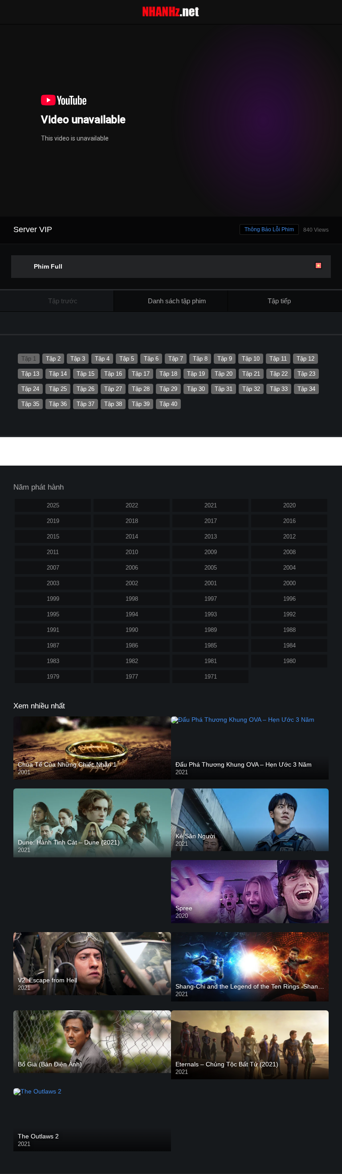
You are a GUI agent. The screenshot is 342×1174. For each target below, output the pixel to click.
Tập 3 (77, 358)
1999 (53, 598)
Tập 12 (305, 358)
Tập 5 (126, 358)
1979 (53, 676)
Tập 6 (151, 358)
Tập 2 (53, 358)
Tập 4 (102, 358)
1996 (289, 598)
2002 (132, 583)
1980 (289, 661)
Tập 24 (30, 389)
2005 (210, 567)
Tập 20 (223, 373)
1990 (132, 630)
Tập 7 (175, 358)
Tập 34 (306, 389)
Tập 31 (223, 389)
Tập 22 (279, 373)
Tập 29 (168, 389)
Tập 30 (196, 389)
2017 (210, 521)
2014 (132, 536)
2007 (53, 567)
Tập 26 (85, 389)
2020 (289, 505)
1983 (53, 661)
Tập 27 (113, 389)
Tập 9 (224, 358)
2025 (53, 505)
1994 (132, 614)
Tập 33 (279, 389)
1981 (210, 661)
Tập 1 (28, 358)
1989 (210, 630)
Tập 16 (113, 373)
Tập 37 (85, 404)
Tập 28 (141, 389)
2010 (132, 552)
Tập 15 (85, 373)
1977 (132, 676)
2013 (210, 536)
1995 (53, 614)
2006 (132, 567)
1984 (289, 645)
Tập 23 (306, 373)
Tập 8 (200, 358)
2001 (210, 583)
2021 (210, 505)
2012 (289, 536)
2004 (289, 567)
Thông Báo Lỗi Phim (269, 229)
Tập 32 (251, 389)
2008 (289, 552)
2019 (53, 521)
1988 (289, 630)
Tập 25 (58, 389)
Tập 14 (58, 373)
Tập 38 (113, 404)
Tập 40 (168, 404)
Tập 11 (278, 358)
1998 (132, 598)
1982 (132, 661)
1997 (210, 598)
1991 (53, 630)
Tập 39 (141, 404)
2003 (53, 583)
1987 (53, 645)
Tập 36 (58, 404)
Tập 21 (251, 373)
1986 (132, 645)
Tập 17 (141, 373)
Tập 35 (30, 404)
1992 (289, 614)
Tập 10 (251, 358)
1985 (210, 645)
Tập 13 (30, 373)
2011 (53, 552)
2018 (132, 521)
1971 (210, 676)
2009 (210, 552)
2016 (289, 521)
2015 (53, 536)
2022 (132, 505)
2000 (289, 583)
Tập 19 (196, 373)
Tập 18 (168, 373)
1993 (210, 614)
